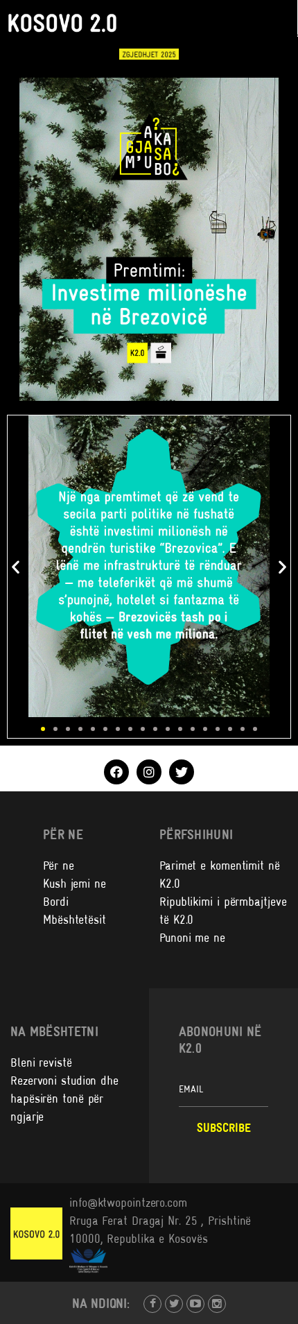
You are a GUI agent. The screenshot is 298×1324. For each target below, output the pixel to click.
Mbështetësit (74, 919)
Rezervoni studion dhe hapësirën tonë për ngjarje (64, 1098)
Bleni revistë (41, 1062)
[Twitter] (181, 771)
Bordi (56, 901)
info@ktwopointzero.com (128, 1202)
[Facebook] (116, 771)
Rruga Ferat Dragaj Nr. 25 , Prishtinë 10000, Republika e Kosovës (160, 1229)
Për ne (58, 865)
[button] (15, 566)
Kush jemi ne (74, 883)
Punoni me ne (192, 937)
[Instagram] (149, 771)
